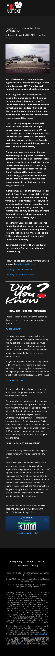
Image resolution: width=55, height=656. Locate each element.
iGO (21, 641)
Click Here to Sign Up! (27, 533)
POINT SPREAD (13, 328)
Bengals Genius (15, 35)
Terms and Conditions (35, 561)
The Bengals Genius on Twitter (20, 274)
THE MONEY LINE (14, 380)
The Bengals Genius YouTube (19, 269)
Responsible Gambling (27, 566)
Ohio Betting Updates (25, 264)
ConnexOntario (42, 634)
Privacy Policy (16, 561)
